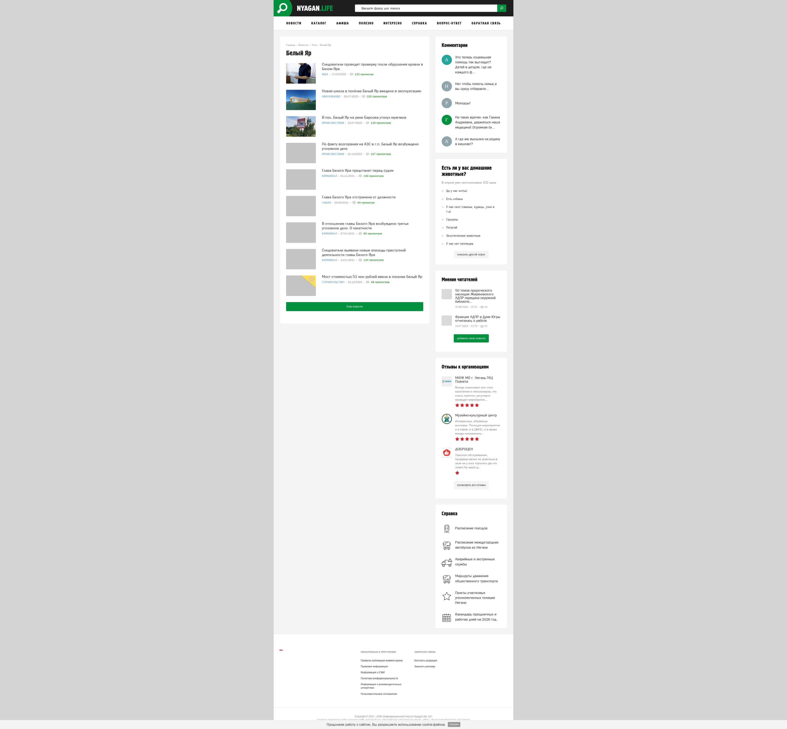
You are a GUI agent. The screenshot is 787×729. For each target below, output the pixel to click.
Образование (331, 96)
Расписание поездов (471, 528)
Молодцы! (463, 103)
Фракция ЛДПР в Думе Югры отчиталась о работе (477, 318)
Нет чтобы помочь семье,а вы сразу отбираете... (476, 86)
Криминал (330, 175)
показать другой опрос (471, 254)
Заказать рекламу (424, 666)
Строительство (333, 282)
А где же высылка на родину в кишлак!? (477, 141)
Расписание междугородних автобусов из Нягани (477, 544)
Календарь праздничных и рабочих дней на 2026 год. (476, 616)
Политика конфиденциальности (379, 678)
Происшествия (333, 122)
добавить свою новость (471, 338)
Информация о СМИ (373, 672)
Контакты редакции (425, 660)
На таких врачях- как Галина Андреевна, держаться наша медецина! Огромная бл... (477, 122)
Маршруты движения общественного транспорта (476, 578)
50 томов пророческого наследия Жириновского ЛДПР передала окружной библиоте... (475, 296)
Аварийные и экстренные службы (475, 561)
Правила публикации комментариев (382, 660)
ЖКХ (325, 74)
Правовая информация (374, 666)
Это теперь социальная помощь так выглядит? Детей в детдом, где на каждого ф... (473, 64)
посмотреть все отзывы (471, 485)
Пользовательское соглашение (379, 694)
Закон (326, 202)
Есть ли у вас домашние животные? (467, 171)
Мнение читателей (459, 280)
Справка (449, 514)
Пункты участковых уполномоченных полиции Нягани (475, 598)
